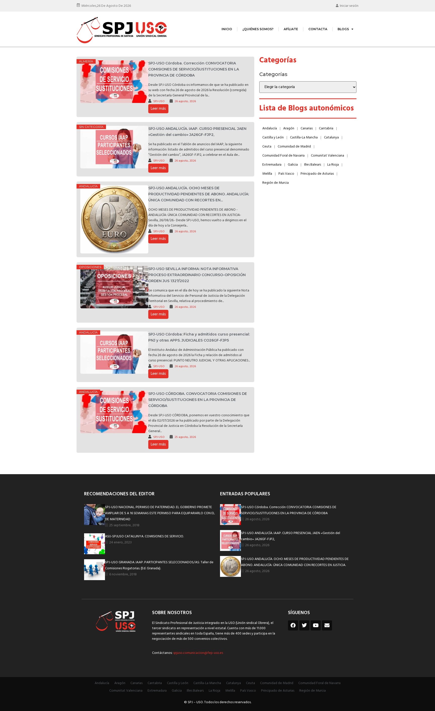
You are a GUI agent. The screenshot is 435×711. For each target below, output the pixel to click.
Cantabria (326, 128)
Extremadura (271, 165)
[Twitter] (304, 625)
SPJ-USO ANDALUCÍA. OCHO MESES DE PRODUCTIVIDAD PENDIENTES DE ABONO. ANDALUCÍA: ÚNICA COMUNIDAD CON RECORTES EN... (198, 194)
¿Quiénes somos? (257, 29)
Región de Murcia (275, 183)
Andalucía (88, 186)
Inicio (227, 29)
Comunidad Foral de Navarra (283, 156)
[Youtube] (316, 625)
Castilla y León (273, 137)
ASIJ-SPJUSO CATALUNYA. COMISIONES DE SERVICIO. (144, 536)
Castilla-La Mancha (304, 137)
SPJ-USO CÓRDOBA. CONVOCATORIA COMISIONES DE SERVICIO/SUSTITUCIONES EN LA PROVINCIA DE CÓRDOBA (197, 399)
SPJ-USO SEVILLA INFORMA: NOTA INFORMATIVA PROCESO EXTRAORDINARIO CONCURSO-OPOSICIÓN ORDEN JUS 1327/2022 (197, 275)
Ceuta (266, 146)
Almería (86, 61)
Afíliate (291, 29)
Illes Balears (312, 165)
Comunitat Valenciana (327, 156)
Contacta (317, 29)
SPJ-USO (159, 101)
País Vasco (286, 174)
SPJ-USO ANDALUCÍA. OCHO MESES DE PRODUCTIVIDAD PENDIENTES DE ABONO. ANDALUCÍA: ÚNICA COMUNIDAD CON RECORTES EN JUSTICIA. (295, 562)
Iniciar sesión (349, 6)
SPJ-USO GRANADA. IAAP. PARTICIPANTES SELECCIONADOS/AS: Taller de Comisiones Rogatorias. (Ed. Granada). (159, 565)
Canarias (307, 128)
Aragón (288, 128)
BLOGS (343, 29)
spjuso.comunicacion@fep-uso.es (197, 653)
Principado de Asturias (317, 174)
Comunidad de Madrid (294, 146)
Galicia (293, 165)
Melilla (267, 174)
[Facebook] (293, 625)
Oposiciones (90, 267)
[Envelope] (327, 625)
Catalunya (331, 137)
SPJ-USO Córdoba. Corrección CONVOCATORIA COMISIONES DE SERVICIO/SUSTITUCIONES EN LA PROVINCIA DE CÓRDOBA (193, 69)
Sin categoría (91, 127)
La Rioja (333, 165)
